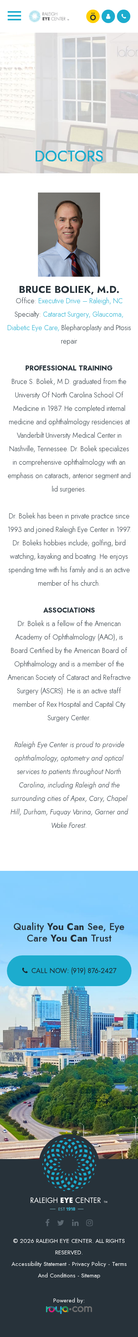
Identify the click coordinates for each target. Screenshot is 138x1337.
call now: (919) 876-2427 (73, 971)
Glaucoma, (107, 314)
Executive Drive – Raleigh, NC (80, 301)
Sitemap (90, 1275)
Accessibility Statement (39, 1264)
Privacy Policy (89, 1264)
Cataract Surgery (66, 314)
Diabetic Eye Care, (33, 328)
